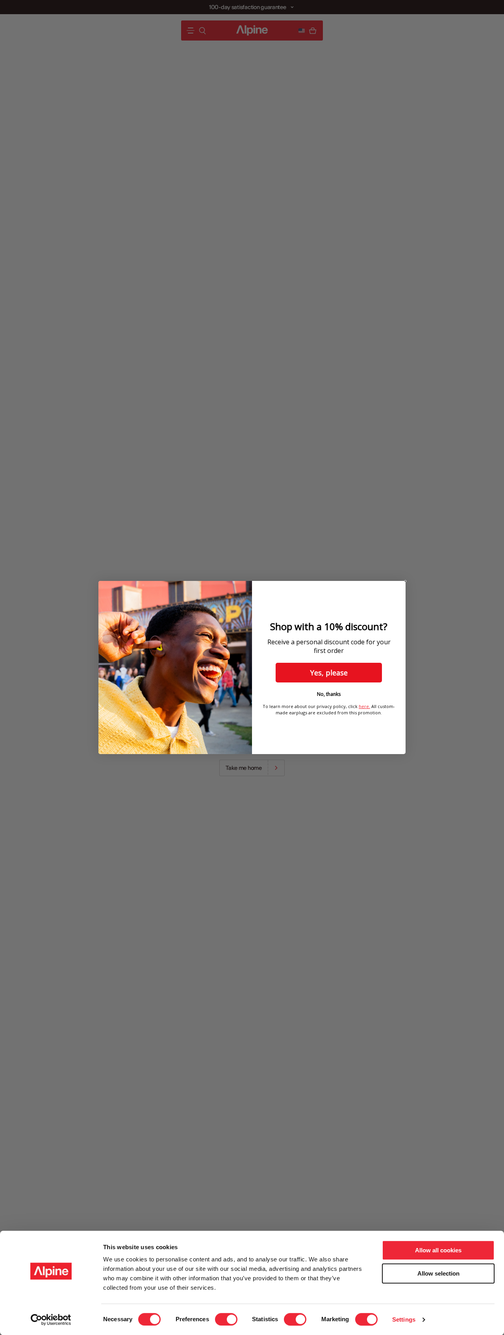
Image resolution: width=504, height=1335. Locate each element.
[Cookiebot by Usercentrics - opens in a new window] (51, 1320)
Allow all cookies (438, 1250)
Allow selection (438, 1273)
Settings (403, 1319)
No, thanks (329, 694)
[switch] (226, 1319)
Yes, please (329, 672)
